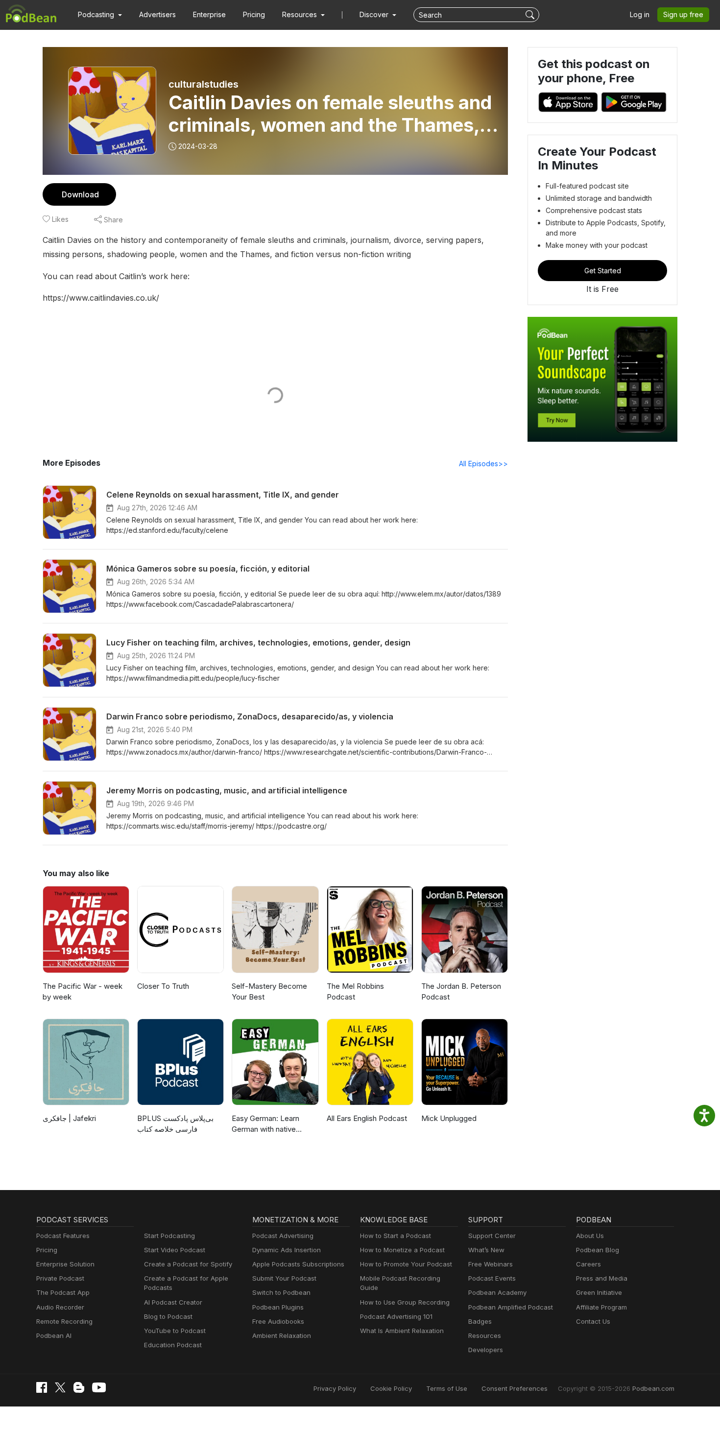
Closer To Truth (163, 986)
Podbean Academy (497, 1292)
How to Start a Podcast (395, 1235)
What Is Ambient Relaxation (402, 1331)
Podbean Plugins (278, 1307)
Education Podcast (173, 1345)
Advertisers (157, 14)
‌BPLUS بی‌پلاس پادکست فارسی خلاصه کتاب (175, 1124)
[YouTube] (99, 1387)
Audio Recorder (60, 1307)
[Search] (531, 15)
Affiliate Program (601, 1307)
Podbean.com (653, 1388)
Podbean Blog (597, 1250)
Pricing (254, 14)
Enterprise (209, 14)
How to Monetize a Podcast (402, 1250)
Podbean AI (54, 1335)
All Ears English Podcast (367, 1118)
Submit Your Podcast (284, 1278)
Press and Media (601, 1278)
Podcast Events (492, 1278)
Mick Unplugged (449, 1118)
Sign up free (683, 14)
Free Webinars (490, 1264)
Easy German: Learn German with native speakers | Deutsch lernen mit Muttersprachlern (265, 1124)
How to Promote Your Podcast (406, 1264)
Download (80, 194)
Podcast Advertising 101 (396, 1316)
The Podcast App (63, 1292)
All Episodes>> (483, 463)
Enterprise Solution (65, 1264)
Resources (484, 1335)
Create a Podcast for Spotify (188, 1264)
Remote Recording (64, 1321)
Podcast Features (63, 1235)
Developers (485, 1350)
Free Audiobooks (278, 1321)
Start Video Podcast (174, 1250)
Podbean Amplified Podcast (510, 1307)
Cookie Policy (391, 1388)
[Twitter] (60, 1387)
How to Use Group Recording (405, 1302)
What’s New (486, 1250)
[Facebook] (41, 1387)
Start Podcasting (169, 1235)
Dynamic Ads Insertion (286, 1250)
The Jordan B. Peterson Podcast (461, 991)
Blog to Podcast (168, 1316)
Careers (588, 1264)
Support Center (492, 1235)
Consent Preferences (514, 1388)
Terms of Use (446, 1388)
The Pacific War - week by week (82, 991)
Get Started (602, 270)
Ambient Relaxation (281, 1335)
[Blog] (78, 1387)
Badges (480, 1321)
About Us (590, 1235)
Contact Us (593, 1321)
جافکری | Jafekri (69, 1118)
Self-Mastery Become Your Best (269, 991)
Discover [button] (375, 14)
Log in (639, 14)
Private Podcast (60, 1278)
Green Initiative (599, 1292)
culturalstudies (203, 84)
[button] (100, 14)
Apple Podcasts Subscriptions (298, 1264)
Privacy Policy (334, 1388)
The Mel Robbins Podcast (355, 991)
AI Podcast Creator (173, 1302)
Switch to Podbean (281, 1292)
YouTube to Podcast (175, 1331)
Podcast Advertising (282, 1235)
